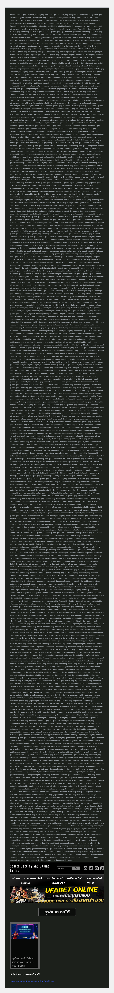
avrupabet (95, 188)
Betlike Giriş (58, 504)
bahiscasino (43, 538)
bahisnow (94, 325)
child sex (58, 535)
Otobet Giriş (87, 689)
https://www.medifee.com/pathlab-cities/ (77, 222)
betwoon (24, 384)
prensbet (32, 165)
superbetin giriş (97, 34)
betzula (75, 57)
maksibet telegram (28, 549)
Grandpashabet (58, 279)
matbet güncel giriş (63, 37)
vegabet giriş (15, 732)
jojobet (69, 46)
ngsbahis (40, 646)
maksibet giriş (36, 288)
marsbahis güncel (22, 253)
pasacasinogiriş (74, 527)
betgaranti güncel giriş (86, 430)
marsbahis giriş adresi (76, 726)
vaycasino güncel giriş (53, 80)
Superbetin (19, 268)
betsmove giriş (57, 122)
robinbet (13, 125)
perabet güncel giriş (62, 632)
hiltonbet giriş (56, 578)
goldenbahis (36, 128)
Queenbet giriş (82, 182)
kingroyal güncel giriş (23, 148)
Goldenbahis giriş (17, 649)
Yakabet (52, 23)
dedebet (63, 441)
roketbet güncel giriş (41, 122)
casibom (14, 37)
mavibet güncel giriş (45, 737)
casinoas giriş (29, 316)
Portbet (96, 233)
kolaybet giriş (88, 160)
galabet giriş (78, 214)
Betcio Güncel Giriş (37, 71)
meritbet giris (29, 140)
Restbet (80, 63)
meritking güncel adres (50, 734)
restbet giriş (37, 37)
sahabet (94, 48)
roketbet (49, 652)
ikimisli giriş (25, 20)
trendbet (13, 94)
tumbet (56, 427)
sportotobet (66, 31)
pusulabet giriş (77, 168)
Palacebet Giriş (49, 216)
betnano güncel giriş (41, 182)
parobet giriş (41, 729)
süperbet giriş (96, 410)
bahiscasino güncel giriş (91, 140)
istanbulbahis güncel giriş (90, 666)
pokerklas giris (27, 239)
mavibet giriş (90, 214)
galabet (97, 43)
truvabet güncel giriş (19, 231)
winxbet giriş (43, 703)
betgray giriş (97, 51)
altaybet (65, 211)
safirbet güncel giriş (92, 498)
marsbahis (84, 14)
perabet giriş (74, 68)
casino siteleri (95, 57)
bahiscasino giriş (38, 601)
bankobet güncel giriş (80, 307)
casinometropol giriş (71, 273)
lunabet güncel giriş (41, 103)
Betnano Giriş (61, 646)
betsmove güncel (82, 197)
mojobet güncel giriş (42, 387)
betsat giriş (64, 120)
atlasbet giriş (58, 680)
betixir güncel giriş (77, 205)
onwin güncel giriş (65, 71)
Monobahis (14, 512)
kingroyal (68, 356)
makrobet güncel (17, 510)
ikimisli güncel (27, 686)
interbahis (19, 140)
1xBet (29, 643)
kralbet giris (56, 595)
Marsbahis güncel (95, 276)
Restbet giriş (69, 504)
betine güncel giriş (91, 142)
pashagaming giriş (63, 265)
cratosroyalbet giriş (68, 51)
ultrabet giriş (87, 174)
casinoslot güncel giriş (65, 276)
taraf (48, 177)
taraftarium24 (82, 17)
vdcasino (13, 236)
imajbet (22, 94)
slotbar (66, 34)
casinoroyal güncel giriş (24, 219)
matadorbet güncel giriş (32, 367)
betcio (78, 43)
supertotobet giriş (36, 154)
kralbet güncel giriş (94, 154)
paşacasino (21, 259)
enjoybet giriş (26, 228)
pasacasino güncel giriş (66, 430)
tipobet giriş (47, 464)
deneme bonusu (24, 122)
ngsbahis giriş (41, 162)
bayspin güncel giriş (34, 347)
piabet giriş (71, 219)
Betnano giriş (96, 510)
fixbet (12, 14)
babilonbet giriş (16, 558)
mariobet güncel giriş (86, 333)
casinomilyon (73, 367)
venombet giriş (69, 339)
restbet (89, 194)
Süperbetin (80, 621)
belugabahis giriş (28, 117)
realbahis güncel (96, 105)
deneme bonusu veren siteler (44, 108)
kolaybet (53, 29)
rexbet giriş (29, 293)
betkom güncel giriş (47, 202)
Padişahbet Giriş (84, 29)
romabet (48, 14)
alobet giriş (65, 168)
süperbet (89, 63)
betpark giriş (24, 120)
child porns (48, 248)
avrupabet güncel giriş (82, 199)
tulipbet (86, 410)
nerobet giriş (20, 66)
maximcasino (72, 666)
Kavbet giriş (29, 621)
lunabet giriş (31, 26)
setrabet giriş (89, 23)
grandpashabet (57, 103)
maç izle (49, 140)
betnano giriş (44, 60)
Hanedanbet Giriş (25, 566)
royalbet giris (36, 54)
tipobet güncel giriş (31, 160)
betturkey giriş (80, 91)
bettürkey (61, 473)
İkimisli (81, 379)
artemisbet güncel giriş (19, 572)
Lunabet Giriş (25, 330)
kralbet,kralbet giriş (30, 319)
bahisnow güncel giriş (60, 450)
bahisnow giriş (28, 105)
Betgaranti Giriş (76, 211)
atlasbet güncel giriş (37, 262)
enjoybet (24, 214)
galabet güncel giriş (90, 103)
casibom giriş (15, 17)
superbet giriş (40, 402)
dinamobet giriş (64, 236)
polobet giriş (15, 729)
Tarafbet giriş (50, 604)
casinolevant (30, 151)
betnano (13, 131)
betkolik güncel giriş (89, 353)
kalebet (79, 54)
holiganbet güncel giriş (89, 473)
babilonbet (80, 635)
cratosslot (14, 262)
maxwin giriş (69, 23)
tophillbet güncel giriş (93, 248)
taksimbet (46, 595)
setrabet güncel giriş (72, 589)
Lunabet (70, 313)
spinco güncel (65, 381)
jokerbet (91, 438)
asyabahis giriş (16, 328)
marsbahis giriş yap (23, 424)
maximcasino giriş (93, 555)
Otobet (99, 697)
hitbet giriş (76, 20)
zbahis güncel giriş (65, 26)
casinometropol (16, 151)
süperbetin (87, 364)
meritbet (14, 179)
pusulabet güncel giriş (91, 20)
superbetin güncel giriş (33, 145)
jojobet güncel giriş (36, 188)
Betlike (13, 54)
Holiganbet (45, 746)
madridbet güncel (68, 587)
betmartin (78, 185)
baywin (81, 393)
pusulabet (69, 83)
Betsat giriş (27, 521)
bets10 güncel (36, 302)
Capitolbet (15, 108)
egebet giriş (97, 447)
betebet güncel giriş (29, 416)
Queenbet (14, 26)
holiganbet (73, 14)
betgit (17, 239)
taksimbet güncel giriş (46, 137)
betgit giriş (32, 538)
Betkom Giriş (88, 302)
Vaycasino (25, 142)
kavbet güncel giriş (17, 46)
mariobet (87, 60)
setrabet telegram (49, 128)
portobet (55, 456)
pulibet (25, 421)
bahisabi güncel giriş (80, 715)
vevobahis (41, 140)
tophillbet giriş (75, 549)
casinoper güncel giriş (77, 145)
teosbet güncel (36, 142)
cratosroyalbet (51, 48)
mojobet (52, 555)
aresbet (82, 265)
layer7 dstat (89, 655)
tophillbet (88, 185)
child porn (61, 219)
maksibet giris (93, 262)
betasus (47, 46)
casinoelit (80, 504)
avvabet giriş (15, 518)
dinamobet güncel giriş (19, 441)
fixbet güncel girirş (31, 746)
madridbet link (67, 512)
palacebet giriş (43, 527)
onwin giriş (27, 83)
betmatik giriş (26, 103)
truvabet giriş (79, 376)
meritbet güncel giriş (68, 564)
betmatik (67, 105)
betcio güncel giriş (56, 63)
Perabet (85, 111)
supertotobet (25, 37)
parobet (99, 54)
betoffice (31, 259)
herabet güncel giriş (28, 512)
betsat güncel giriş (55, 17)
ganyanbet (14, 191)
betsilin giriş (99, 68)
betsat (92, 83)
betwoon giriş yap (36, 438)
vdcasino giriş (75, 34)
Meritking (59, 353)
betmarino (94, 239)
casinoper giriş (75, 407)
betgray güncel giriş (31, 461)
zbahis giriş (14, 114)
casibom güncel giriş (19, 71)
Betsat (43, 160)
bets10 (85, 83)
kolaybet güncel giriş (82, 46)
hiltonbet (14, 433)
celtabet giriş (60, 140)
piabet (87, 48)
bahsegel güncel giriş (28, 584)
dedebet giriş (52, 663)
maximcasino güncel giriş (71, 322)
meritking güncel (69, 433)
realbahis (32, 290)
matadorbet (61, 131)
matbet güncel (58, 675)
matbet (89, 26)
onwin (73, 29)
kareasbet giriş (89, 225)
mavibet (24, 77)
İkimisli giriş (47, 643)
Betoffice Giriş (34, 524)
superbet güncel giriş (29, 134)
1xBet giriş (47, 148)
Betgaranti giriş (51, 598)
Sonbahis (45, 515)
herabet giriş (96, 450)
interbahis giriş (53, 51)
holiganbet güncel (58, 424)
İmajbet (76, 40)
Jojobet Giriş (26, 530)
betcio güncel (81, 276)
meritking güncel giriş (40, 29)
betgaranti (94, 17)
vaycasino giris (89, 527)
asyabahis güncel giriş (24, 364)
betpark (74, 154)
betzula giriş (32, 74)
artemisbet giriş (58, 46)
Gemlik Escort (79, 720)
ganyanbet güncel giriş (19, 695)
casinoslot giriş (88, 538)
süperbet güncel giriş (78, 453)
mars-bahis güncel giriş (85, 282)
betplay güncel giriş (47, 430)
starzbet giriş (20, 276)
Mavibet (84, 162)
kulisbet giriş (93, 453)
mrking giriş (61, 666)
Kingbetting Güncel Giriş (93, 678)
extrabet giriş (15, 23)
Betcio (95, 46)
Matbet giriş (30, 137)
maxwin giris (30, 342)
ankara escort (42, 421)
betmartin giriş (36, 114)
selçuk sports (70, 63)
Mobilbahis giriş (44, 285)
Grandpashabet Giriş (23, 43)
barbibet (42, 168)
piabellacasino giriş (34, 46)
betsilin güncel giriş (18, 689)
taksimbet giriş (23, 54)
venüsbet (99, 723)
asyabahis (94, 715)
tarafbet (22, 60)
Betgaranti (24, 587)
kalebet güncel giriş (32, 743)
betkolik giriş (57, 177)
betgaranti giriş (96, 14)
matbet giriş (15, 31)
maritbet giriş (40, 293)
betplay (13, 111)
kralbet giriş (48, 40)
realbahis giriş (75, 538)
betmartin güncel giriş (86, 120)
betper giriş (67, 214)
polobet (80, 552)
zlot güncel (32, 325)
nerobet (86, 34)
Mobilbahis (51, 575)
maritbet (86, 450)
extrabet (47, 302)
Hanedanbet (34, 208)
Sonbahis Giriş (69, 419)
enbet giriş (31, 225)
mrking (77, 231)
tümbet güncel (65, 623)
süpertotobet (74, 111)
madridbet (14, 157)
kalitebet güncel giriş (36, 51)
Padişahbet (91, 495)
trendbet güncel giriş (26, 131)
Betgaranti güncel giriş (65, 43)
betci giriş (43, 319)
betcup (53, 547)
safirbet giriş (32, 635)
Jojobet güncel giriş (35, 14)
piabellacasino (51, 154)
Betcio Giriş (48, 145)
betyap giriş (14, 20)
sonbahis (77, 239)
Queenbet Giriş (45, 134)
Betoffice (21, 561)
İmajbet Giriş (86, 493)
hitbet (23, 419)
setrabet (78, 23)
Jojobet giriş (77, 623)
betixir (32, 441)
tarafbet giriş (42, 117)
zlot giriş (80, 649)
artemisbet (82, 251)
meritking (86, 31)
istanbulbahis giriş (56, 256)
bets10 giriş (62, 268)
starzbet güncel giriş (45, 259)
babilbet (74, 114)
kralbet (48, 34)
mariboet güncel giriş (95, 134)
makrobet (85, 299)
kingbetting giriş (39, 17)
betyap (46, 86)
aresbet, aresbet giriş (60, 552)
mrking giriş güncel (33, 561)
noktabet (91, 626)
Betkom (80, 48)
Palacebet (27, 328)
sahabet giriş (48, 37)
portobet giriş (64, 29)
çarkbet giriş (60, 290)
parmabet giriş (85, 88)
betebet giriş (66, 94)
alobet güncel (36, 532)
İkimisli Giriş (94, 524)
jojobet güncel (42, 621)
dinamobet (21, 211)
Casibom (41, 549)
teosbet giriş (60, 259)
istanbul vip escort (30, 202)
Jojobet (51, 245)
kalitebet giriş (32, 60)
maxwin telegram (81, 177)
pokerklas (77, 31)
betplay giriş (75, 97)
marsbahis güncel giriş (34, 111)
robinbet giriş (40, 749)
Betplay (44, 205)
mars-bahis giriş (55, 117)
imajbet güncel (23, 68)
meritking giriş (73, 131)
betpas (13, 68)
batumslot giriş (62, 97)
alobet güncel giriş (46, 265)
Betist (12, 564)
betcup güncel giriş (56, 253)
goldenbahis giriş (61, 14)
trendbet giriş (92, 77)
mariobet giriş (16, 83)
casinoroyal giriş (71, 151)
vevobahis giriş (72, 350)
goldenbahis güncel (51, 94)
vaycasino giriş (79, 94)
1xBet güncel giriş (67, 54)
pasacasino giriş (49, 219)
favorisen (37, 362)
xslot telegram (90, 211)
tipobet (24, 86)
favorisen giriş (40, 541)
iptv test (65, 413)
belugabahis (60, 475)
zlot (11, 253)
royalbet (91, 251)
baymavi (48, 305)
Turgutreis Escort (56, 421)
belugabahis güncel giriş (20, 501)
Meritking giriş (65, 521)
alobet (68, 66)
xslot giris (72, 310)
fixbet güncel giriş (29, 23)
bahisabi (51, 97)
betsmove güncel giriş (19, 700)
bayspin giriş (46, 669)
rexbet (55, 233)
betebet (23, 538)
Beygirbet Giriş (79, 544)
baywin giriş (56, 413)
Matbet (59, 23)
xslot (57, 461)
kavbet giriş (30, 97)
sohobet (32, 77)
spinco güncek (75, 302)
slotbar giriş (63, 566)
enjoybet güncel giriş (41, 242)
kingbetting (68, 231)
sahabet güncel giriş (64, 91)
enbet (55, 381)
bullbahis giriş (75, 450)
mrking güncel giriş (47, 444)
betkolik (13, 128)
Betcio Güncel (90, 122)
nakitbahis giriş (43, 100)
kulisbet (30, 211)
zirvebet (59, 83)
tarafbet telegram (89, 487)
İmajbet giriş (36, 68)
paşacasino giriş (31, 322)
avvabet (47, 356)
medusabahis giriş (30, 353)
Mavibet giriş (43, 592)
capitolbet (85, 97)
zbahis (24, 165)
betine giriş (36, 595)
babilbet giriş (15, 105)
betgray (39, 86)
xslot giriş (80, 436)
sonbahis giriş (47, 535)
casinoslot (22, 663)
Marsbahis (70, 282)
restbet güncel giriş (23, 310)
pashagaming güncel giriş (91, 683)
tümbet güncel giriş (76, 370)
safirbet (97, 194)
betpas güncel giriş (83, 74)
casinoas (94, 561)
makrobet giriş (93, 91)
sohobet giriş (15, 507)
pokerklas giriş (67, 160)
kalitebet (95, 259)
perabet (64, 68)
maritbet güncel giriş (18, 51)
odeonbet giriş (60, 609)
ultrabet (84, 66)
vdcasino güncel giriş (30, 396)
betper (56, 168)
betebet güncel (55, 339)
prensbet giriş (45, 564)
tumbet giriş (29, 299)
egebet (52, 91)
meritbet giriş (98, 228)
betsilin (18, 521)
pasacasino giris (84, 51)
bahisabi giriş (67, 185)
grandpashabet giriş (62, 20)
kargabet (51, 162)
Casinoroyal (15, 589)
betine (33, 587)
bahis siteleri (38, 566)
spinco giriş (36, 233)
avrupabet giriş (86, 68)
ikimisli (22, 26)
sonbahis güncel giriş (18, 737)
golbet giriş (27, 17)
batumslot (84, 57)
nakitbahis (52, 26)
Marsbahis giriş (47, 524)
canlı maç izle (30, 373)
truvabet (55, 495)
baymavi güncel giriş (26, 612)
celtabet (39, 649)
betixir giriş (39, 481)
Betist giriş (81, 604)
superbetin (62, 48)
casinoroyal (56, 182)
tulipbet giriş (78, 100)
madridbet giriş (17, 393)
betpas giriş (91, 114)
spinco (61, 66)
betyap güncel (16, 356)
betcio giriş (15, 117)
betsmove (25, 114)
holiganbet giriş (32, 88)
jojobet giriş (21, 14)
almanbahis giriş (45, 584)
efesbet (55, 60)
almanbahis (90, 157)
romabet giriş (37, 20)
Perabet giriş (65, 60)
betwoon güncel (47, 461)
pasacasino (60, 188)
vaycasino (50, 131)
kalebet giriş (69, 692)
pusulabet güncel (25, 379)
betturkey (50, 151)
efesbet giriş (96, 31)
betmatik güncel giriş (93, 168)
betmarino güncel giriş (52, 105)
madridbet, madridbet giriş (44, 83)
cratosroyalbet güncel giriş (21, 34)
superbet (14, 347)
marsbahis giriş (28, 40)
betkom (82, 114)
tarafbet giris (84, 117)
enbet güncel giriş (17, 715)
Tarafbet (76, 125)
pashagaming (79, 134)
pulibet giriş (15, 154)
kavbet (84, 125)
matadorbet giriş (44, 77)
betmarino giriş (60, 145)
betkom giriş (24, 179)
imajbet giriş (77, 60)
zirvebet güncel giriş (52, 114)
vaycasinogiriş (77, 632)
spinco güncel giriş (46, 74)
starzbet (13, 60)
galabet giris (82, 339)
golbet (20, 621)
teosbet (87, 80)
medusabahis (32, 66)
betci (97, 655)
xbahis (74, 117)
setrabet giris (95, 148)
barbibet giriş (89, 700)
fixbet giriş (97, 208)
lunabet (24, 154)
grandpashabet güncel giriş (38, 478)
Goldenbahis (42, 91)
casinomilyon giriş (17, 703)
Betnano (94, 404)
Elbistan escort (89, 345)
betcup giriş (32, 592)
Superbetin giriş (16, 302)
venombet (58, 199)
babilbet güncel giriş (51, 31)
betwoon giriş (89, 54)
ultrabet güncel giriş (51, 54)
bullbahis (58, 174)
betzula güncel (52, 441)
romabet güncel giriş (30, 57)
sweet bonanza (68, 532)
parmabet (43, 253)
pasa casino (80, 26)
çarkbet (100, 182)
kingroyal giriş (84, 37)
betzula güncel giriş (80, 105)
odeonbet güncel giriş (38, 63)
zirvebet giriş (30, 91)
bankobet (14, 120)
